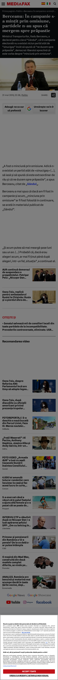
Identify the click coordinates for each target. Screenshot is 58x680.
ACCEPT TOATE (29, 671)
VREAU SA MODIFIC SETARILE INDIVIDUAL (29, 675)
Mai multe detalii (26, 632)
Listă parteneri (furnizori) (9, 666)
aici (46, 642)
